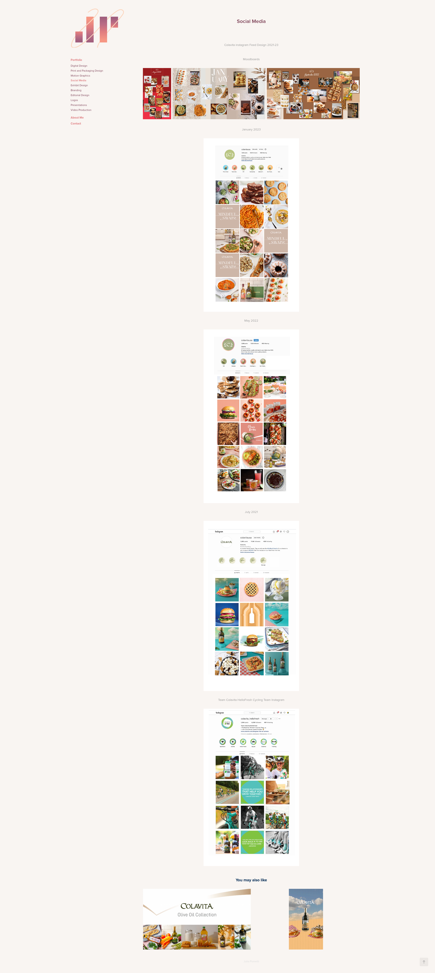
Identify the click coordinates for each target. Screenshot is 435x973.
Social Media (78, 80)
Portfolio (76, 60)
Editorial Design (80, 95)
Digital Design (79, 66)
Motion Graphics (80, 75)
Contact (76, 123)
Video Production (81, 110)
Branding (76, 90)
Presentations (79, 105)
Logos (74, 100)
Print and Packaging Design (87, 70)
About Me (77, 117)
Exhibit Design (79, 85)
